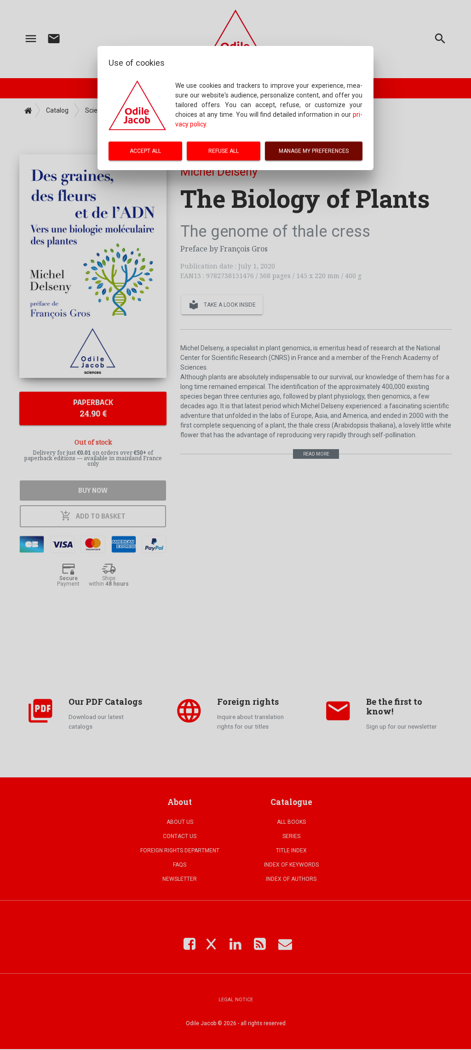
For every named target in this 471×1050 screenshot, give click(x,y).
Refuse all (223, 151)
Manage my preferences (314, 151)
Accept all (145, 151)
